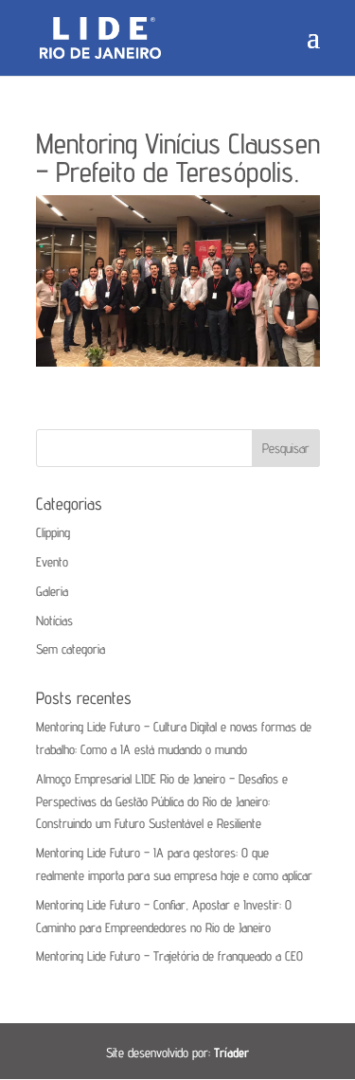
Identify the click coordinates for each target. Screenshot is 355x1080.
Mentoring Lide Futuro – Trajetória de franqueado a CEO (169, 955)
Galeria (52, 591)
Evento (52, 561)
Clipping (53, 532)
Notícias (54, 620)
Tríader (231, 1052)
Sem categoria (70, 649)
